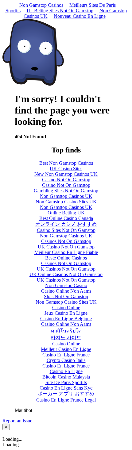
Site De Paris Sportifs (66, 382)
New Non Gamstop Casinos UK (66, 174)
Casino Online (66, 307)
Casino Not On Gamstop (66, 179)
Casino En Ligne (66, 371)
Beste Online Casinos (66, 257)
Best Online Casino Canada (66, 218)
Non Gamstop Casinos (41, 5)
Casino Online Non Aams (66, 291)
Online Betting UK (66, 212)
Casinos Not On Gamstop (66, 241)
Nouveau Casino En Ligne (80, 16)
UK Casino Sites (66, 168)
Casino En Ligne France (66, 354)
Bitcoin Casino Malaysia (66, 376)
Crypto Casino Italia (66, 360)
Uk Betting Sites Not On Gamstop (60, 10)
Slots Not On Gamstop (66, 296)
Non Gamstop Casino (66, 285)
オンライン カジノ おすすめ (66, 224)
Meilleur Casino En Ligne (66, 349)
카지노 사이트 (66, 337)
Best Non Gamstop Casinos (66, 163)
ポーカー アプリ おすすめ (66, 393)
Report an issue (17, 420)
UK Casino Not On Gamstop (66, 246)
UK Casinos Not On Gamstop (66, 268)
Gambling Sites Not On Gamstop (66, 190)
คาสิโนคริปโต (66, 330)
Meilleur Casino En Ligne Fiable (66, 252)
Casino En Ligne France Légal (66, 399)
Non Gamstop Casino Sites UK (66, 201)
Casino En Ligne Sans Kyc (66, 387)
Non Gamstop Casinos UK (66, 196)
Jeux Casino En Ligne (66, 313)
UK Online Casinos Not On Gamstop (66, 274)
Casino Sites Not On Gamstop (66, 230)
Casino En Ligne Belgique (66, 318)
